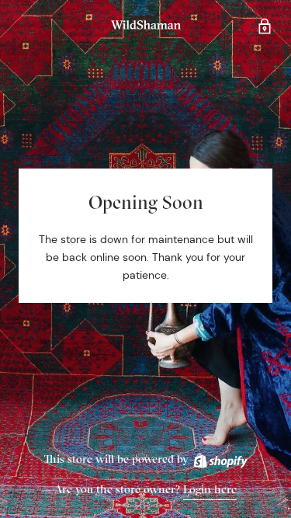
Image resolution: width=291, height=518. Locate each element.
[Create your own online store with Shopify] (220, 458)
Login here (210, 488)
